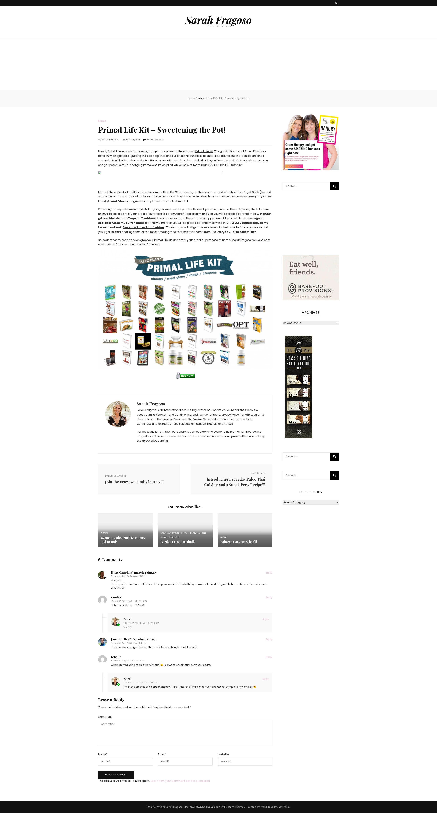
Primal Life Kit (204, 151)
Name (103, 754)
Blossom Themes (234, 807)
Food (193, 533)
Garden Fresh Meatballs (177, 542)
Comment (105, 717)
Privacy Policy (282, 807)
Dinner (184, 533)
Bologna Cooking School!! (238, 542)
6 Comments (155, 139)
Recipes (174, 537)
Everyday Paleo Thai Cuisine (143, 227)
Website (223, 754)
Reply (269, 572)
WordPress (266, 807)
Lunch (202, 533)
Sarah (128, 619)
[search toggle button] (336, 3)
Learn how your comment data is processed (180, 781)
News (102, 121)
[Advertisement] (218, 64)
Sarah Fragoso (218, 19)
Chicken (173, 533)
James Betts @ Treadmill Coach (133, 639)
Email (162, 754)
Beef (163, 533)
